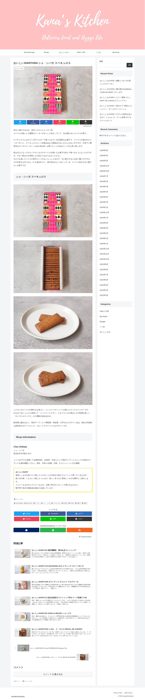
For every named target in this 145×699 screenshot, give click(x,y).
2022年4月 (104, 290)
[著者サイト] (26, 530)
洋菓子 (78, 503)
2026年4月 (104, 156)
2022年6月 (104, 280)
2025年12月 (104, 166)
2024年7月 (104, 176)
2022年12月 (104, 249)
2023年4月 (104, 228)
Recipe (102, 322)
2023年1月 (104, 244)
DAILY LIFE (104, 311)
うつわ (102, 327)
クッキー (37, 503)
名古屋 (65, 503)
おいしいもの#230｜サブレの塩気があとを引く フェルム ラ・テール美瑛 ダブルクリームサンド (116, 117)
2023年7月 (104, 218)
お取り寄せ (29, 503)
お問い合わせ (128, 693)
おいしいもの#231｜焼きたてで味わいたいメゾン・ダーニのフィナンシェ (116, 107)
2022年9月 (104, 264)
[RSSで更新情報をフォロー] (79, 530)
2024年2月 (104, 202)
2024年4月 (104, 192)
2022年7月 (104, 275)
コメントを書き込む (53, 674)
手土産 (72, 503)
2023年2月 (104, 238)
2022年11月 (104, 254)
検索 (101, 61)
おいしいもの (19, 499)
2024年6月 (104, 182)
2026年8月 (104, 150)
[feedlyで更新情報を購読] (53, 530)
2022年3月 (104, 295)
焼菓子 (85, 503)
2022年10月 (104, 259)
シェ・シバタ (46, 503)
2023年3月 (104, 233)
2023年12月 (104, 213)
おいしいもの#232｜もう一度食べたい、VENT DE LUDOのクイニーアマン (116, 99)
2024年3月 (104, 197)
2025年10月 (104, 171)
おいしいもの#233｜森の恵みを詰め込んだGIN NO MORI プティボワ (116, 90)
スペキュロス (56, 503)
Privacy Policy (118, 693)
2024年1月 (104, 207)
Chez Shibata (19, 503)
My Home (103, 316)
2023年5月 (104, 223)
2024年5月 (104, 187)
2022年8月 (104, 270)
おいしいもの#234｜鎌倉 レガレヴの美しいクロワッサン (115, 82)
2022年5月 (104, 285)
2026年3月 (104, 161)
